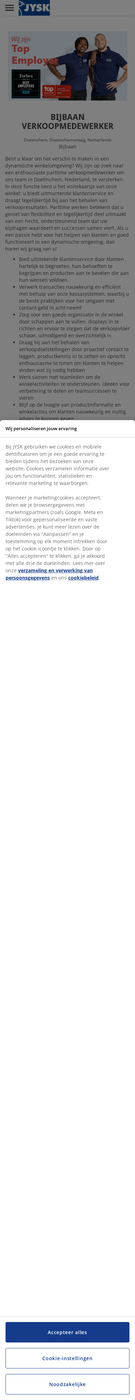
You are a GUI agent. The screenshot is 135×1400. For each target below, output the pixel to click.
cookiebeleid (83, 577)
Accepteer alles (67, 1332)
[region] (67, 910)
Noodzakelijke (67, 1384)
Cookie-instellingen (67, 1358)
